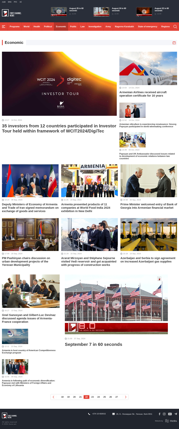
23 (92, 397)
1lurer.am (12, 424)
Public (73, 26)
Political (48, 26)
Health (37, 26)
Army (108, 26)
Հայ (4, 2)
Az (21, 2)
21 (80, 397)
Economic (61, 26)
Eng (9, 2)
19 (68, 397)
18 (62, 397)
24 (98, 397)
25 (104, 397)
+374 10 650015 (99, 414)
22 (86, 397)
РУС (15, 2)
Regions (165, 26)
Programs (15, 26)
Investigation (95, 26)
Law (82, 26)
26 (110, 397)
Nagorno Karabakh (124, 26)
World (26, 26)
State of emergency (147, 26)
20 (74, 397)
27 (116, 397)
